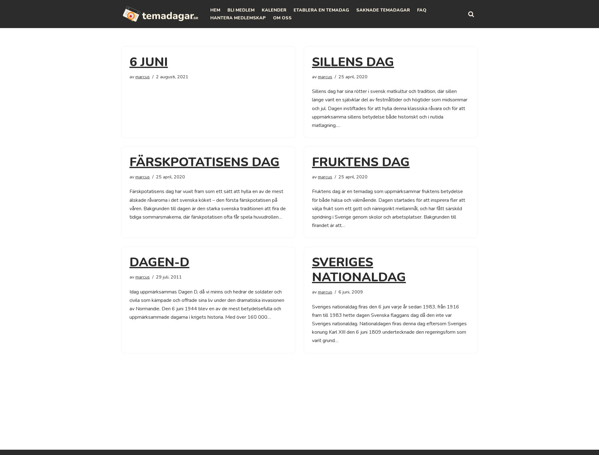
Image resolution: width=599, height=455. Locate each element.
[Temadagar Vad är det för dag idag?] (161, 14)
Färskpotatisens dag (204, 162)
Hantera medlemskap (238, 18)
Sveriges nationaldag (359, 270)
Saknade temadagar (383, 10)
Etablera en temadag (321, 10)
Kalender (274, 10)
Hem (215, 10)
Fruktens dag (361, 162)
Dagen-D (159, 262)
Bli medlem (241, 10)
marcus (142, 77)
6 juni (148, 62)
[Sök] (471, 14)
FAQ (421, 10)
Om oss (282, 18)
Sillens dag (353, 62)
